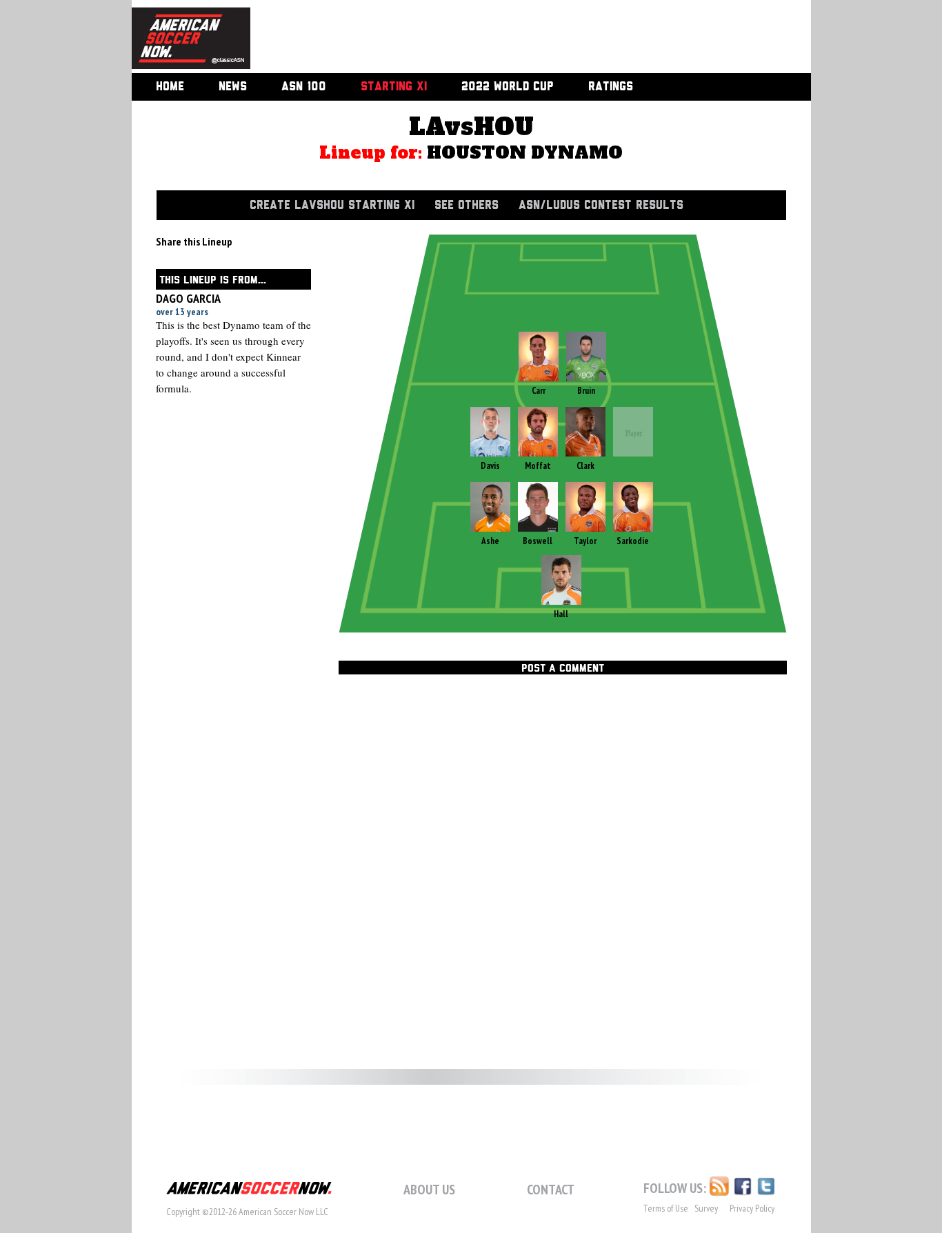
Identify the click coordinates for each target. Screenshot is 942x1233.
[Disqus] (563, 869)
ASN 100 (303, 86)
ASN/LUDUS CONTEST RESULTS (601, 205)
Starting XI (394, 86)
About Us (429, 1190)
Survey (706, 1208)
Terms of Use (665, 1208)
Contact (550, 1190)
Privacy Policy (752, 1208)
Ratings (610, 86)
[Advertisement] (515, 38)
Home (170, 86)
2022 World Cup (507, 86)
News (233, 86)
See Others (466, 205)
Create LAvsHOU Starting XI (332, 205)
